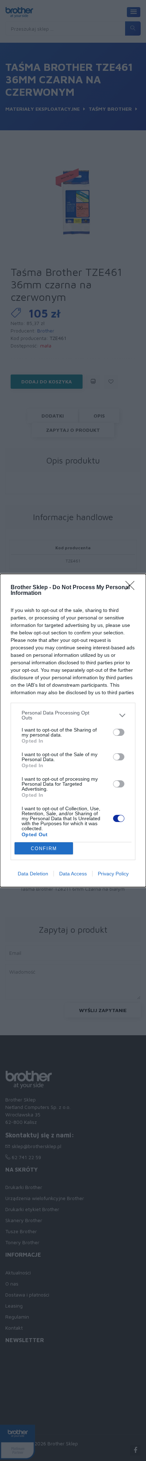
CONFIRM (44, 848)
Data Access (73, 873)
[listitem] (73, 715)
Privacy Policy (113, 873)
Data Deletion (33, 873)
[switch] (118, 732)
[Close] (132, 588)
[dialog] (73, 730)
